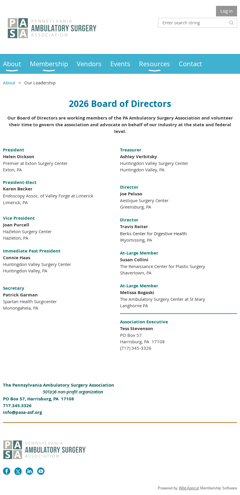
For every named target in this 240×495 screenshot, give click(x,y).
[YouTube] (40, 471)
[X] (18, 471)
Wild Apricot (189, 488)
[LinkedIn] (29, 471)
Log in (226, 11)
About (9, 83)
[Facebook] (6, 471)
